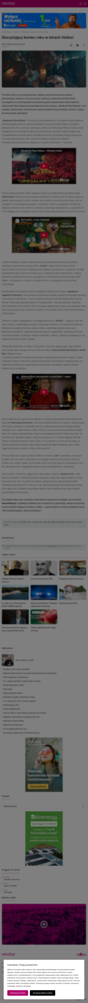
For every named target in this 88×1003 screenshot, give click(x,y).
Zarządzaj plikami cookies (42, 993)
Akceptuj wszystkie (17, 993)
